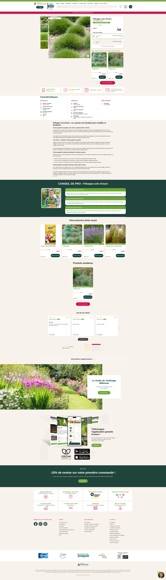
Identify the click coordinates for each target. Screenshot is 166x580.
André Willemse (62, 524)
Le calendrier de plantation (115, 527)
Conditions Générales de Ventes (91, 526)
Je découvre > (96, 445)
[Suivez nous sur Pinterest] (45, 524)
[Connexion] (125, 6)
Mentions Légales (88, 531)
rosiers (85, 570)
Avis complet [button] (51, 334)
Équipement (68, 3)
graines (76, 570)
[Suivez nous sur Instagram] (40, 524)
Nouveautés (90, 3)
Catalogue (96, 3)
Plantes (57, 3)
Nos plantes (61, 526)
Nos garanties (112, 522)
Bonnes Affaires (103, 3)
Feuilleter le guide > (104, 392)
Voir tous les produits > (107, 82)
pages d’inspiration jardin (106, 571)
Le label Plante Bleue (63, 531)
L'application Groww (114, 529)
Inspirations (75, 3)
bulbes (78, 570)
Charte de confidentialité (89, 529)
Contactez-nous (113, 538)
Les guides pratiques (114, 531)
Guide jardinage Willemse (115, 533)
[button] (96, 25)
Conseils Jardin (82, 3)
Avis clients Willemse (63, 527)
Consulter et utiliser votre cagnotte (91, 524)
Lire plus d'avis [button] (83, 339)
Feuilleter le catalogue (114, 537)
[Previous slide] (46, 328)
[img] (52, 317)
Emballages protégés (63, 533)
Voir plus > (102, 77)
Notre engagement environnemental (66, 529)
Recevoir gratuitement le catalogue (117, 535)
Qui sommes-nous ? (63, 522)
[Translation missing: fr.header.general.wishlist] (120, 6)
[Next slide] (120, 328)
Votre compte (87, 522)
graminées (59, 148)
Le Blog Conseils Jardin (115, 526)
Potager (62, 3)
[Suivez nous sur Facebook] (36, 524)
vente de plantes (53, 570)
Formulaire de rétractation (89, 527)
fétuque (55, 130)
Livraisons (112, 524)
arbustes (81, 570)
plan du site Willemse (98, 572)
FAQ (60, 535)
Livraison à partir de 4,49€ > (83, 1)
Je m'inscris (83, 480)
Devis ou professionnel (114, 540)
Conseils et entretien (114, 542)
